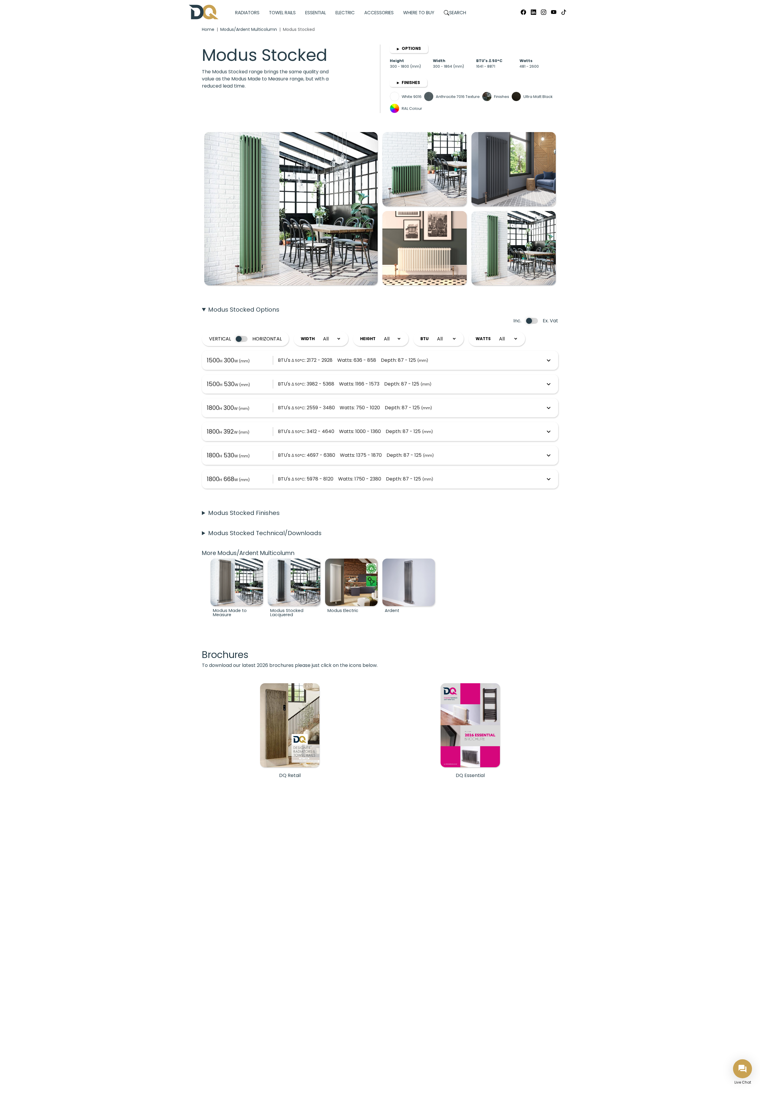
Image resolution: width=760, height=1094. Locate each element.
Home (208, 29)
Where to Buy (418, 12)
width (308, 339)
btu (424, 339)
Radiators (247, 12)
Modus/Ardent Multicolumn (248, 29)
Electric (345, 12)
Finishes (408, 82)
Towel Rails (282, 12)
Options (409, 48)
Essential (315, 12)
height (368, 339)
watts (483, 339)
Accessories (379, 12)
